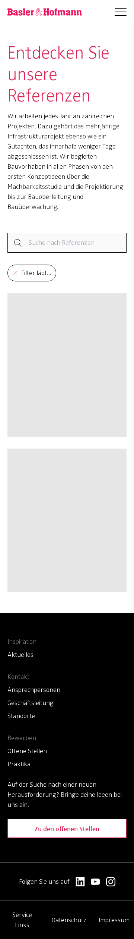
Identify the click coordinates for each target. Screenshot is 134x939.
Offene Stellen (27, 751)
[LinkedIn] (80, 881)
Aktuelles (20, 655)
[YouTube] (95, 881)
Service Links (22, 920)
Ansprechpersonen (33, 690)
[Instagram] (110, 881)
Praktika (19, 764)
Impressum (114, 920)
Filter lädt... (36, 273)
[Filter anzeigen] (67, 243)
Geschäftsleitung (30, 703)
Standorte (21, 716)
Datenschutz (69, 920)
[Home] (44, 12)
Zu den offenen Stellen (67, 828)
